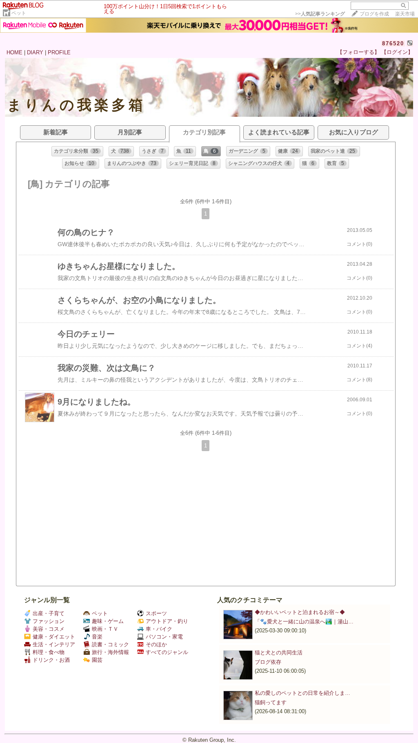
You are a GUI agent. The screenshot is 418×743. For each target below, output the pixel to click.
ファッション (48, 621)
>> (320, 14)
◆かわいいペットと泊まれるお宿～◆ (300, 612)
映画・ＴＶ (105, 629)
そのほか (156, 644)
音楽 (97, 637)
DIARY (35, 52)
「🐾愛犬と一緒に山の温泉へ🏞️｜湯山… (304, 621)
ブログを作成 (374, 14)
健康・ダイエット (54, 637)
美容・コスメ (48, 629)
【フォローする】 (358, 52)
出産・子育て (48, 613)
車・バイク (159, 629)
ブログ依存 (268, 662)
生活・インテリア (54, 644)
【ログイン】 (397, 52)
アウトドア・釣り (167, 621)
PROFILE (59, 52)
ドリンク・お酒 (51, 660)
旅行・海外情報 (110, 652)
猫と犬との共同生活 (278, 653)
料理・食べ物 (48, 652)
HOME (14, 52)
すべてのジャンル (167, 652)
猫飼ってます (271, 702)
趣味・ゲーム (108, 621)
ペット (18, 13)
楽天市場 (405, 14)
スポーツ (156, 613)
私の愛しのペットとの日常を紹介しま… (302, 693)
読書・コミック (110, 644)
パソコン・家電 (164, 637)
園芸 (97, 660)
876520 (393, 43)
